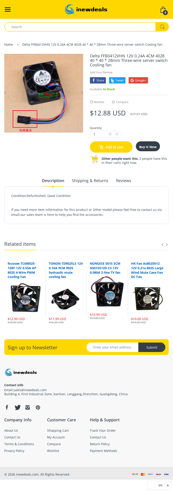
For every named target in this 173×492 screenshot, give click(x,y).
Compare (122, 102)
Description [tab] (53, 180)
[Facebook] (6, 407)
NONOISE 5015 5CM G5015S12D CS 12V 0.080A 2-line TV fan (105, 267)
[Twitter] (17, 407)
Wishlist (99, 102)
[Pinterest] (37, 407)
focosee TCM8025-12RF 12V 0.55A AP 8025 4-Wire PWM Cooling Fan (22, 270)
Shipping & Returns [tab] (90, 180)
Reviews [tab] (123, 180)
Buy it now (148, 147)
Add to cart (114, 147)
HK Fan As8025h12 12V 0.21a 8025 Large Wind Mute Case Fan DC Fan (147, 270)
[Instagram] (27, 407)
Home (8, 44)
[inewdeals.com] (86, 9)
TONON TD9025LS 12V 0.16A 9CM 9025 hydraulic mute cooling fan (66, 270)
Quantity (96, 128)
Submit (151, 347)
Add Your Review (101, 72)
